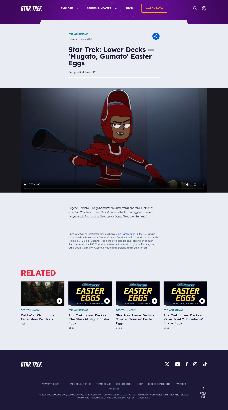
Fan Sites (114, 389)
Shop (129, 8)
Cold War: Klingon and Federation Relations (38, 317)
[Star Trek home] (31, 364)
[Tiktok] (205, 364)
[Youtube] (177, 364)
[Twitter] (167, 364)
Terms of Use (103, 384)
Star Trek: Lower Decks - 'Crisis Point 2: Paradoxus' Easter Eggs (183, 319)
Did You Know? (78, 34)
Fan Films (181, 384)
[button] (31, 8)
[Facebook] (187, 364)
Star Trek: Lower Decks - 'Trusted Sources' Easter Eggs (135, 319)
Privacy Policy (50, 384)
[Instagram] (195, 364)
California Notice (80, 384)
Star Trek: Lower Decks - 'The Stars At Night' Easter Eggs (88, 319)
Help (140, 384)
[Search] (195, 8)
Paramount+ (129, 234)
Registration (124, 384)
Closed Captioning (159, 384)
